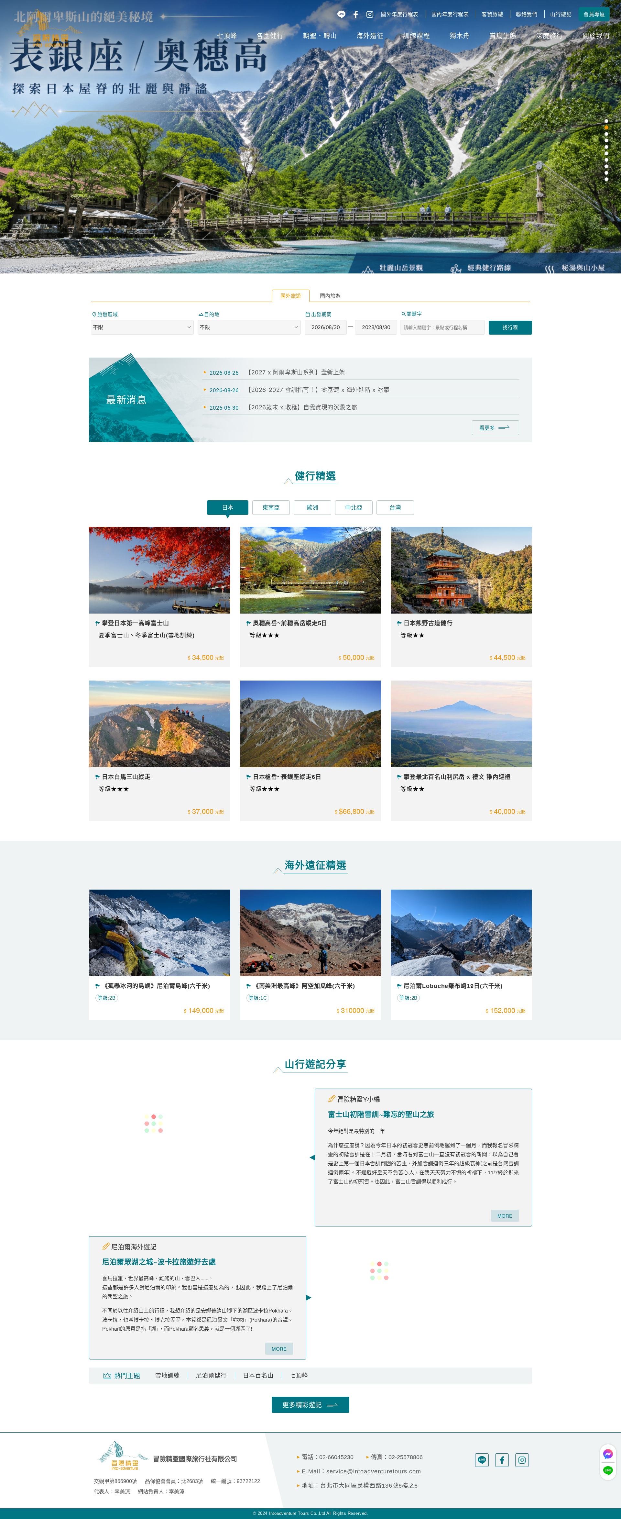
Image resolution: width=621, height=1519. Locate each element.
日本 (228, 507)
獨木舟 (460, 35)
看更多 (487, 428)
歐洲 (312, 507)
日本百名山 (258, 1375)
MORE (504, 1215)
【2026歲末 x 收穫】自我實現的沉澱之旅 (301, 407)
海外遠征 (370, 35)
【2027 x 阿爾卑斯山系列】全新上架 (295, 372)
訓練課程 (416, 35)
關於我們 (596, 35)
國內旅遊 (330, 296)
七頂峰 (227, 35)
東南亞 (271, 507)
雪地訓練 (167, 1375)
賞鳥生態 (503, 35)
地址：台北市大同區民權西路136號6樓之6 (360, 1485)
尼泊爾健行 (211, 1375)
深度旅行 (549, 35)
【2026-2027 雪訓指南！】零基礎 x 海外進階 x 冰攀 (317, 389)
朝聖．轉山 (320, 35)
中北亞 (354, 507)
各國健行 (270, 35)
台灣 (395, 507)
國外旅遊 (290, 296)
